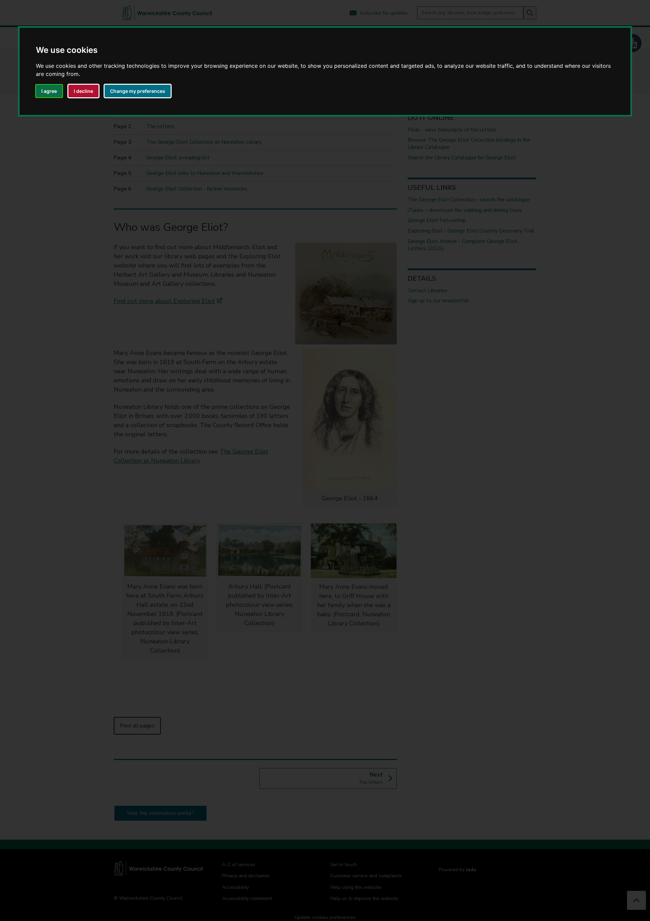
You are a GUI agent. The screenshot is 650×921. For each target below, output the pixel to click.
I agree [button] (49, 91)
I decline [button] (83, 91)
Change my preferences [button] (137, 91)
